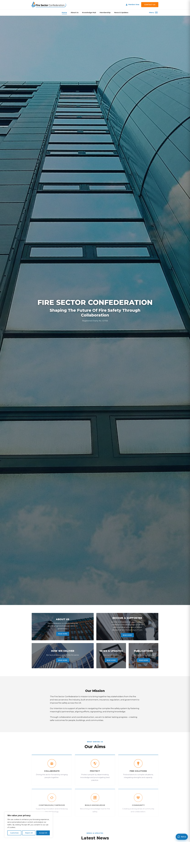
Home (64, 12)
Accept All (43, 833)
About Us (74, 12)
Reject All (29, 833)
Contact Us (149, 5)
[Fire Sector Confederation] (49, 5)
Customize (14, 833)
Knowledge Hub (89, 12)
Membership (105, 12)
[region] (28, 825)
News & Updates (121, 12)
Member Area (133, 4)
